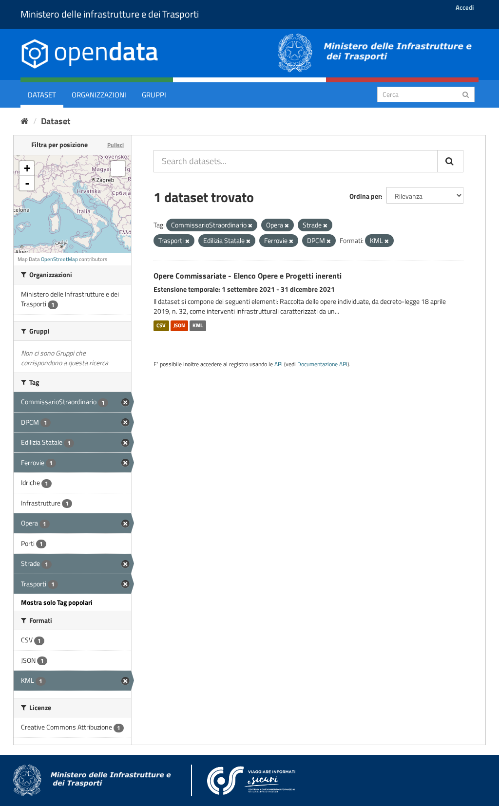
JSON (179, 325)
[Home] (24, 121)
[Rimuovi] (250, 225)
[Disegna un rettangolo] (118, 168)
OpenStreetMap (59, 259)
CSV (161, 325)
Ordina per (365, 196)
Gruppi (154, 94)
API (278, 364)
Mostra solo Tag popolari (57, 602)
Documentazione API (322, 364)
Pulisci (115, 145)
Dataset (42, 94)
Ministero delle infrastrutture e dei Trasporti (109, 13)
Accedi (465, 7)
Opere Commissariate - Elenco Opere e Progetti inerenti (248, 275)
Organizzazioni (99, 94)
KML (197, 325)
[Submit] (465, 94)
